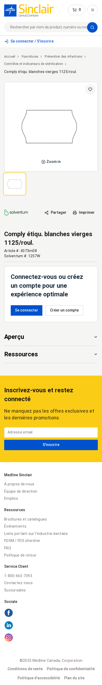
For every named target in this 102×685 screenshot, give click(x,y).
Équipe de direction (20, 491)
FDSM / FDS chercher (22, 541)
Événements (15, 526)
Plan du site (74, 678)
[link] (29, 10)
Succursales (15, 590)
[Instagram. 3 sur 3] (51, 638)
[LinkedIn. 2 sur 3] (51, 626)
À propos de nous (19, 484)
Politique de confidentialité (71, 669)
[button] (76, 10)
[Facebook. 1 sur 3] (51, 613)
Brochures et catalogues (25, 519)
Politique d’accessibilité (39, 678)
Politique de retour (20, 555)
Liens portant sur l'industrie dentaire (36, 533)
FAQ (7, 548)
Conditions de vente (25, 669)
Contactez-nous (18, 583)
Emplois (11, 498)
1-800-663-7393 (18, 576)
